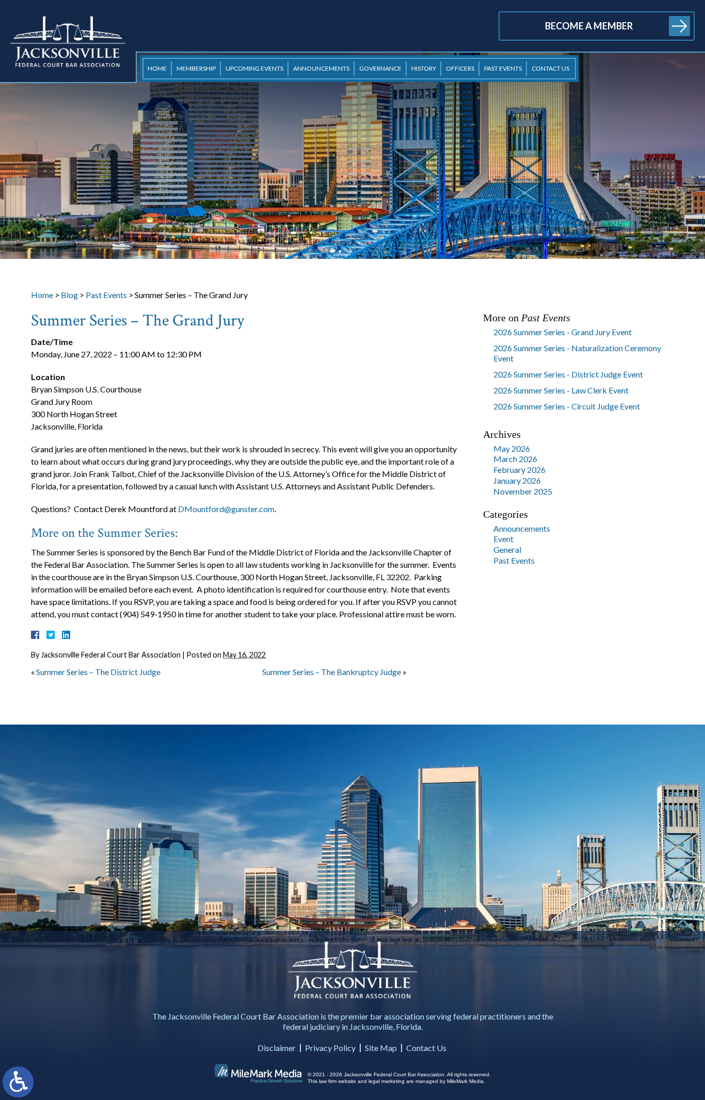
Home (157, 68)
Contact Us (550, 68)
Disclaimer (277, 1048)
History (423, 68)
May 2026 (511, 448)
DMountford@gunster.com (226, 509)
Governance (380, 68)
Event (503, 539)
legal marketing (386, 1081)
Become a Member (589, 25)
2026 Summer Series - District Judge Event (568, 374)
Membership (196, 68)
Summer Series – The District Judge (98, 672)
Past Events (503, 68)
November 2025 (522, 491)
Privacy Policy (330, 1048)
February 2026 (519, 469)
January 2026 (517, 480)
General (507, 549)
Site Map (381, 1048)
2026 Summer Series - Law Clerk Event (561, 390)
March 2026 (515, 459)
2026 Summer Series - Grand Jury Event (562, 332)
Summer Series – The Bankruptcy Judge (331, 672)
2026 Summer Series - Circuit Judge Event (566, 406)
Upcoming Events (254, 68)
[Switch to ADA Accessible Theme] (18, 1081)
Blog (69, 295)
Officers (460, 68)
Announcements (321, 68)
